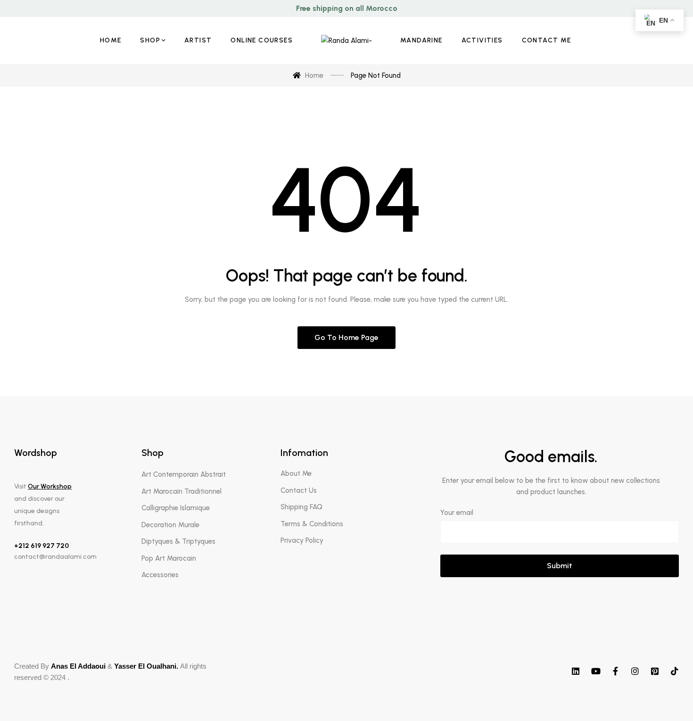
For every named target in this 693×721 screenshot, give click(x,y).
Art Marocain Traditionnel (181, 491)
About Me (296, 473)
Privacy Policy (301, 540)
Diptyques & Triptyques (178, 541)
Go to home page (346, 337)
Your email (456, 512)
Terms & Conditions (311, 524)
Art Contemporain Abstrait (183, 474)
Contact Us (298, 490)
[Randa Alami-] (346, 40)
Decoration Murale (170, 525)
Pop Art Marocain (168, 558)
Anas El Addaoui (78, 666)
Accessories (160, 575)
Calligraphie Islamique (175, 508)
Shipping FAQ (301, 507)
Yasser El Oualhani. (146, 666)
